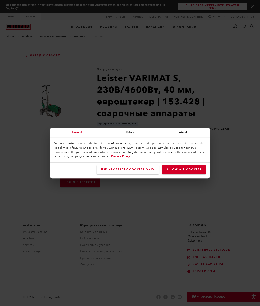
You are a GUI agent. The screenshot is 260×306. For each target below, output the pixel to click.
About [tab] (183, 132)
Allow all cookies (183, 170)
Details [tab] (130, 132)
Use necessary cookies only (128, 170)
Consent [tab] (77, 132)
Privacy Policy (120, 156)
